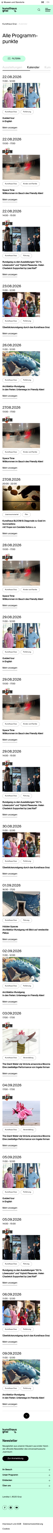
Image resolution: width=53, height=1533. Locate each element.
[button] (39, 9)
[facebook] (4, 1507)
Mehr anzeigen (9, 128)
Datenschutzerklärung (33, 1524)
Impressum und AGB (11, 1524)
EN (48, 2)
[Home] (9, 9)
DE (42, 2)
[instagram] (10, 1507)
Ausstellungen (12, 67)
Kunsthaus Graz (9, 24)
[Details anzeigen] (26, 95)
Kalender (33, 67)
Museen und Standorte (14, 2)
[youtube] (16, 1507)
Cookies (6, 1529)
